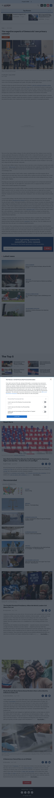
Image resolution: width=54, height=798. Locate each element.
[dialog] (27, 399)
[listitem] (27, 399)
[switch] (44, 402)
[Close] (51, 379)
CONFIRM (16, 416)
